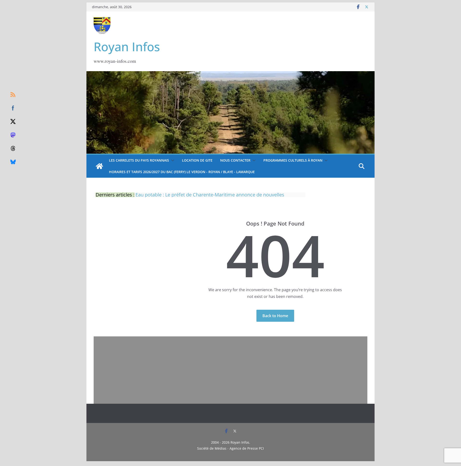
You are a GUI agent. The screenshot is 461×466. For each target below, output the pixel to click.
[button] (171, 160)
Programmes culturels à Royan (292, 160)
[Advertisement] (230, 370)
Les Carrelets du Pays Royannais (139, 160)
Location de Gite (197, 160)
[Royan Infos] (230, 74)
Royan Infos (127, 46)
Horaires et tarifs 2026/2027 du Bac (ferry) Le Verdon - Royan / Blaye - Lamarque (182, 172)
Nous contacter (235, 160)
